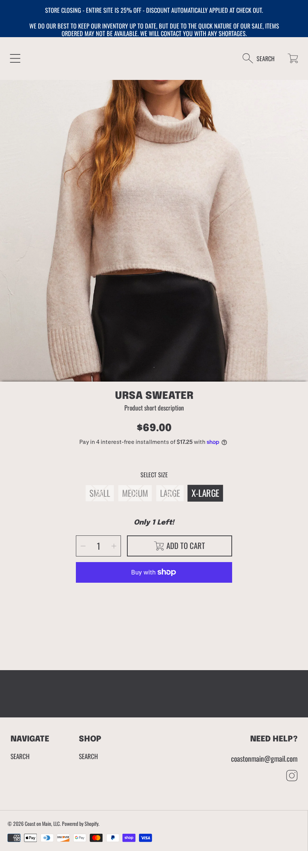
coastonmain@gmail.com (264, 758)
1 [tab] (154, 367)
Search (20, 756)
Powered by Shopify (80, 823)
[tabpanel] (154, 234)
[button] (15, 58)
